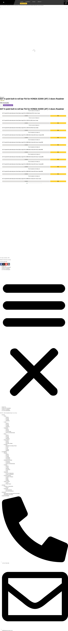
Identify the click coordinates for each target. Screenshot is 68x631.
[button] (58, 116)
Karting (7, 418)
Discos (7, 487)
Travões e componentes (8, 486)
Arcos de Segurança (14, 5)
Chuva (7, 446)
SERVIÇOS (39, 1)
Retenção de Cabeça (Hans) (11, 445)
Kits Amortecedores (10, 491)
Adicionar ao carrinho (8, 105)
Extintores (8, 461)
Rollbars (7, 480)
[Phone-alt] (8, 264)
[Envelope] (6, 264)
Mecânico (8, 420)
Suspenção (6, 488)
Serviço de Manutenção (10, 432)
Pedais (7, 479)
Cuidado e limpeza (9, 476)
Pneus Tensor (8, 483)
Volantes (5, 464)
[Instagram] (3, 264)
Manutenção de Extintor (8, 494)
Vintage (7, 419)
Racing (7, 417)
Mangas (7, 450)
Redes (7, 477)
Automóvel (4, 5)
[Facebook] (1, 264)
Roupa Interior (6, 439)
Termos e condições (6, 268)
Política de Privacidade (6, 267)
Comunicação (8, 431)
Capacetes (6, 427)
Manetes (7, 468)
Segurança (9, 5)
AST (3, 97)
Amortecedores (9, 489)
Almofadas (8, 457)
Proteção (5, 444)
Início (1, 5)
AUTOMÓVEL (28, 1)
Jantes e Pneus (7, 481)
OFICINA (33, 1)
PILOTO (21, 1)
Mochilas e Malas (9, 443)
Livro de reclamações (6, 269)
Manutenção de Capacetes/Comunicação (12, 493)
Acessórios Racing (7, 475)
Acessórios (8, 458)
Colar (7, 448)
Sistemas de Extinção (8, 460)
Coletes (7, 449)
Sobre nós (4, 266)
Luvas (5, 421)
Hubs (7, 470)
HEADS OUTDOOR (23, 3)
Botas (5, 433)
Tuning (7, 467)
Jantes (7, 482)
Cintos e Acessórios (9, 474)
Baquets (5, 452)
